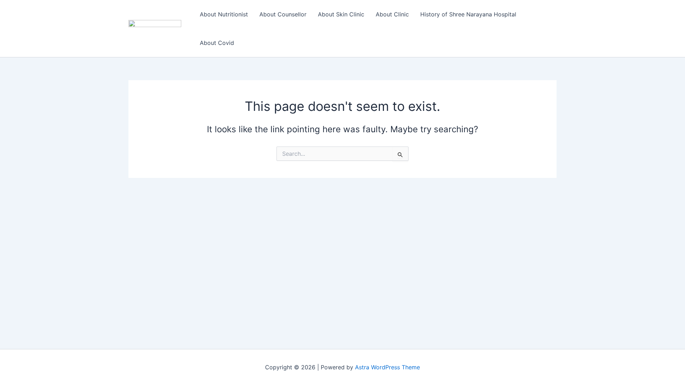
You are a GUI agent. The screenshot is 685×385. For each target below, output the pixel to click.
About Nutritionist (224, 14)
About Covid (217, 42)
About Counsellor (282, 14)
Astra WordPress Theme (387, 367)
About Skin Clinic (341, 14)
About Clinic (392, 14)
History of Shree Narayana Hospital (468, 14)
